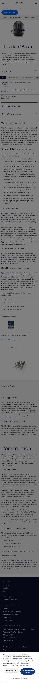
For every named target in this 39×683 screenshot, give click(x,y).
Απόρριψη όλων (11, 670)
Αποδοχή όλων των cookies (28, 671)
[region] (19, 667)
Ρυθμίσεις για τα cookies (19, 679)
